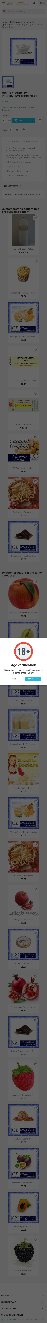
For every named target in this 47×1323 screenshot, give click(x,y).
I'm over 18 (33, 679)
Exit (14, 679)
